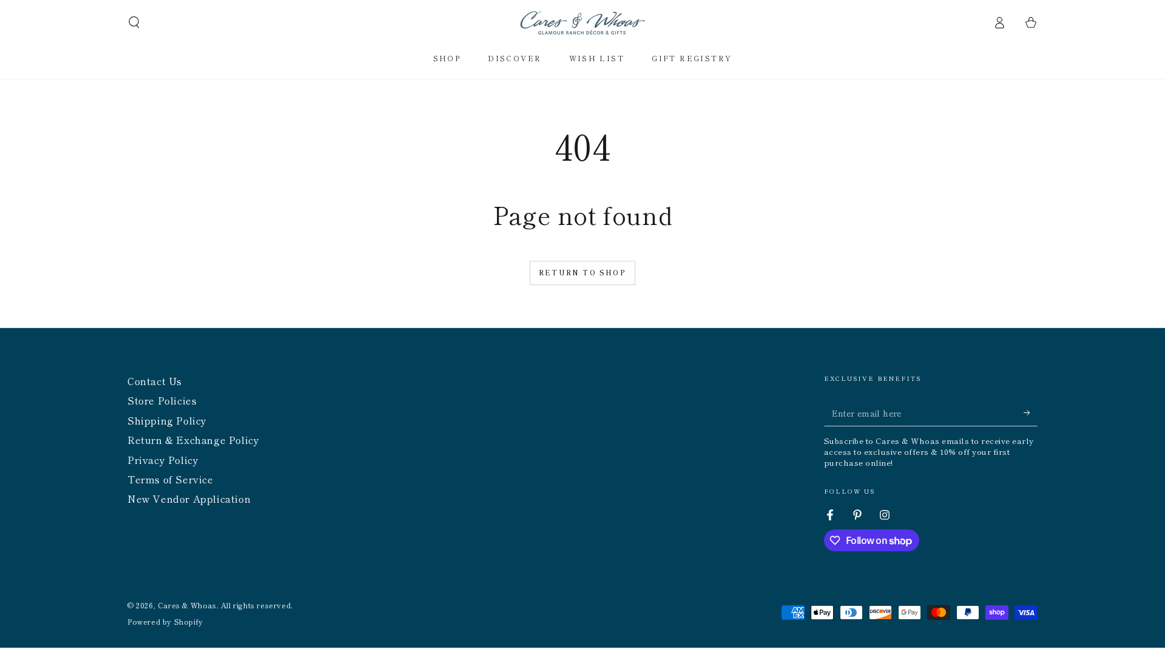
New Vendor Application (189, 498)
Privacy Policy (162, 459)
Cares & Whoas (187, 605)
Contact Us (154, 381)
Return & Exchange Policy (193, 439)
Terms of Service (170, 479)
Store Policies (162, 400)
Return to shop (582, 272)
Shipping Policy (167, 420)
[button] (134, 22)
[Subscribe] (1031, 412)
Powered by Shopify (165, 621)
